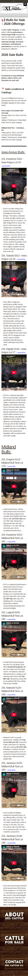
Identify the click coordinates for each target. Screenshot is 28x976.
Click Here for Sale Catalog (11, 123)
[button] (25, 4)
